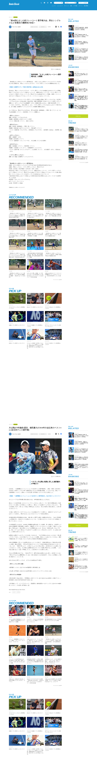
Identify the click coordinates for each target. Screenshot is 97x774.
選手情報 (15, 17)
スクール (80, 5)
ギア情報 (75, 5)
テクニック (66, 5)
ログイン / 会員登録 (83, 2)
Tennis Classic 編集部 (16, 26)
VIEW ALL (78, 116)
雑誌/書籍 (86, 5)
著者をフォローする (34, 26)
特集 (71, 5)
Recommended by (56, 279)
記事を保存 (42, 26)
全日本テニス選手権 (16, 592)
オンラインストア (57, 2)
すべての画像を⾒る (57, 69)
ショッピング (60, 5)
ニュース (54, 5)
